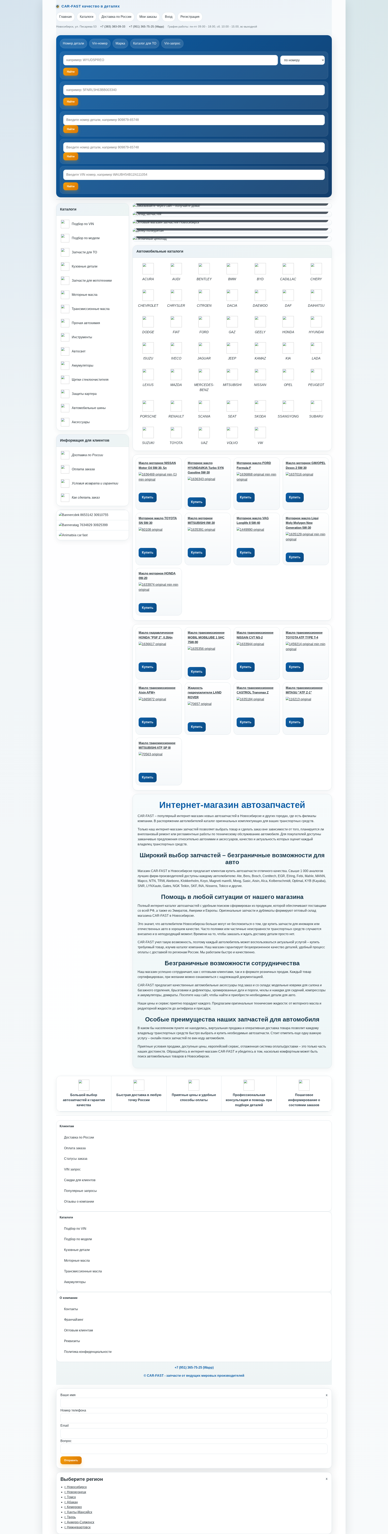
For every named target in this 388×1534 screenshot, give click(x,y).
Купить (147, 497)
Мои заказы (148, 16)
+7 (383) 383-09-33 (112, 26)
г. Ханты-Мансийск (78, 1512)
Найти (71, 129)
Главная (65, 16)
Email (64, 1425)
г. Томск (70, 1497)
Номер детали (73, 43)
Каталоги (86, 16)
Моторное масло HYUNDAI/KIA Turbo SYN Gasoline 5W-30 (206, 467)
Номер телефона (73, 1410)
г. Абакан (71, 1502)
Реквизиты (72, 1341)
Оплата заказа (75, 1148)
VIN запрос (72, 1169)
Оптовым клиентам (78, 1330)
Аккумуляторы (75, 1282)
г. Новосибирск (75, 1487)
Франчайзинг (73, 1319)
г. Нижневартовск (77, 1527)
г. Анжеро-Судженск (79, 1522)
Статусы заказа (75, 1158)
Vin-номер (100, 43)
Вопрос (66, 1441)
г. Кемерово (73, 1507)
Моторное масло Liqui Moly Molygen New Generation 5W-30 (302, 522)
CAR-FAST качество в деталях (90, 6)
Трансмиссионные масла (83, 1271)
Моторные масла (77, 1260)
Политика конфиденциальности (88, 1351)
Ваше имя (68, 1395)
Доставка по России (116, 16)
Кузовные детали (77, 1250)
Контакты (71, 1309)
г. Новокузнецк (75, 1492)
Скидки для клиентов (80, 1180)
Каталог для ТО (144, 43)
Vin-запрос (172, 43)
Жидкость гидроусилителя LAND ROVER (204, 692)
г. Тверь (70, 1517)
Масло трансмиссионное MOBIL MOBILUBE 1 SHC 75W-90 (206, 637)
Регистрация (189, 16)
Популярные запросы (80, 1191)
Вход (168, 16)
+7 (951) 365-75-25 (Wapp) (146, 26)
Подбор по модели (78, 1239)
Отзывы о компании (79, 1201)
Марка (120, 43)
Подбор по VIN (75, 1228)
